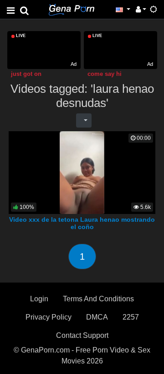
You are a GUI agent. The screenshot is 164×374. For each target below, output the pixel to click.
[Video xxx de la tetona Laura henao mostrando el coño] (82, 172)
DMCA (97, 317)
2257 (131, 317)
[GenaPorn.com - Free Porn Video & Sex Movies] (71, 9)
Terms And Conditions (98, 299)
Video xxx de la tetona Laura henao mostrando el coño (82, 223)
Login (39, 299)
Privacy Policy (49, 317)
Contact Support (82, 335)
